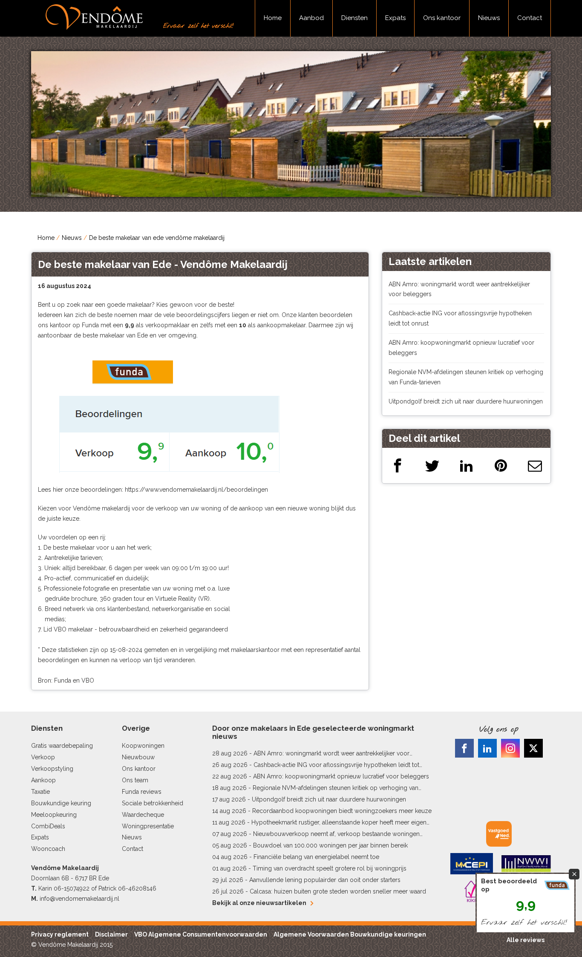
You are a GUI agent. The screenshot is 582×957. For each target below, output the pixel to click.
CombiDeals (48, 826)
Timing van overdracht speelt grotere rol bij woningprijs (329, 868)
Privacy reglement (60, 934)
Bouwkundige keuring (61, 803)
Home (273, 18)
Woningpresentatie (148, 826)
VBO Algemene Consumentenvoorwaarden (200, 934)
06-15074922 (71, 888)
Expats (395, 18)
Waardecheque (143, 814)
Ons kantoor (442, 18)
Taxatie (40, 791)
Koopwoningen (143, 745)
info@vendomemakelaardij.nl (79, 898)
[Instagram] (510, 748)
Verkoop (43, 757)
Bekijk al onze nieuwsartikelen (259, 902)
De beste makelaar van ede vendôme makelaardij (157, 237)
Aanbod (311, 18)
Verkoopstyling (52, 768)
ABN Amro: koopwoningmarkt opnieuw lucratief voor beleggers (341, 776)
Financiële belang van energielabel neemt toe (316, 856)
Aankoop (43, 780)
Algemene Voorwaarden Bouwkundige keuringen (350, 934)
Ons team (135, 780)
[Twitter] (432, 465)
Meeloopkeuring (54, 814)
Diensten (354, 18)
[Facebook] (398, 465)
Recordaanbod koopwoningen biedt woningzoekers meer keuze (342, 810)
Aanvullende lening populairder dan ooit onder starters (324, 879)
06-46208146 (137, 888)
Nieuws (489, 18)
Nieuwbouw (138, 757)
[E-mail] (535, 465)
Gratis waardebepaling (62, 745)
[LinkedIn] (466, 465)
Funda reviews (141, 791)
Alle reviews (526, 940)
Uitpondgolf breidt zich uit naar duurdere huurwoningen (466, 401)
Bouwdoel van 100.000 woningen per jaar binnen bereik (330, 845)
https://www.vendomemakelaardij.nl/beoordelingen (196, 489)
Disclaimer (111, 934)
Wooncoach (48, 848)
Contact (529, 18)
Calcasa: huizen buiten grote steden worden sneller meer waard (338, 891)
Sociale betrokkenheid (152, 803)
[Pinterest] (501, 465)
